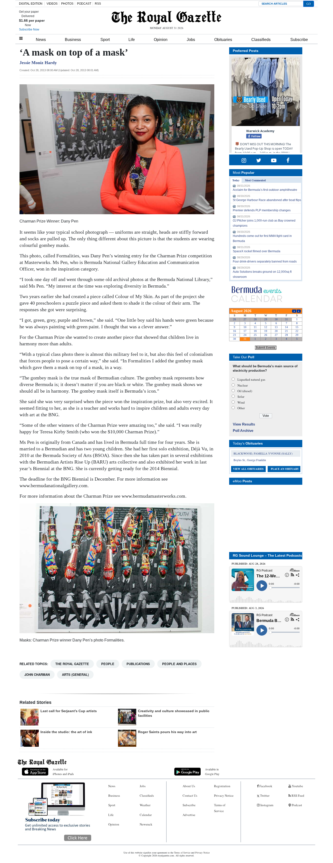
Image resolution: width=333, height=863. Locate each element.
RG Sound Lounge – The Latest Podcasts (267, 555)
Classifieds (261, 40)
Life (131, 40)
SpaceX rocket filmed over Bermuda (256, 251)
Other (241, 408)
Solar (240, 396)
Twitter (264, 795)
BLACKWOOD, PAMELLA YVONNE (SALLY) (263, 453)
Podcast (296, 805)
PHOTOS (67, 3)
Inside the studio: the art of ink (66, 732)
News (41, 40)
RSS (98, 3)
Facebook (265, 786)
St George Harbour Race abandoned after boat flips (267, 200)
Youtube (297, 786)
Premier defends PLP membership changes (262, 210)
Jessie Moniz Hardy (38, 62)
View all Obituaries (248, 469)
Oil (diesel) (244, 391)
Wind (241, 402)
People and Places (179, 663)
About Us (189, 786)
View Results (244, 424)
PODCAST (84, 3)
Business (73, 40)
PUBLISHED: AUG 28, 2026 (248, 564)
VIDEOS (52, 3)
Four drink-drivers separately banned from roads (265, 261)
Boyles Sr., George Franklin (250, 460)
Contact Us (190, 795)
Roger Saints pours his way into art (167, 732)
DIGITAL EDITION (30, 3)
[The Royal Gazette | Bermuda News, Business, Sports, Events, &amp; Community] (166, 18)
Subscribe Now (29, 29)
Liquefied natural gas (251, 379)
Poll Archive (243, 430)
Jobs (191, 40)
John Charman (37, 674)
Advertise (189, 815)
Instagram (266, 805)
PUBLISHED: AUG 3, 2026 (248, 608)
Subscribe (299, 40)
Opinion (160, 40)
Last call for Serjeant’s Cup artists (68, 711)
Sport (105, 40)
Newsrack (146, 824)
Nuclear (242, 385)
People (107, 663)
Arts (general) (75, 674)
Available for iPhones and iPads (63, 771)
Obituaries (223, 40)
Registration (222, 786)
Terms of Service (219, 808)
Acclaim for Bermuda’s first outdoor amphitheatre (265, 190)
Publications (138, 663)
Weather (145, 805)
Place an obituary (285, 469)
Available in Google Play (212, 771)
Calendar (146, 815)
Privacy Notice (224, 795)
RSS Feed (297, 795)
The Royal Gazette (72, 663)
